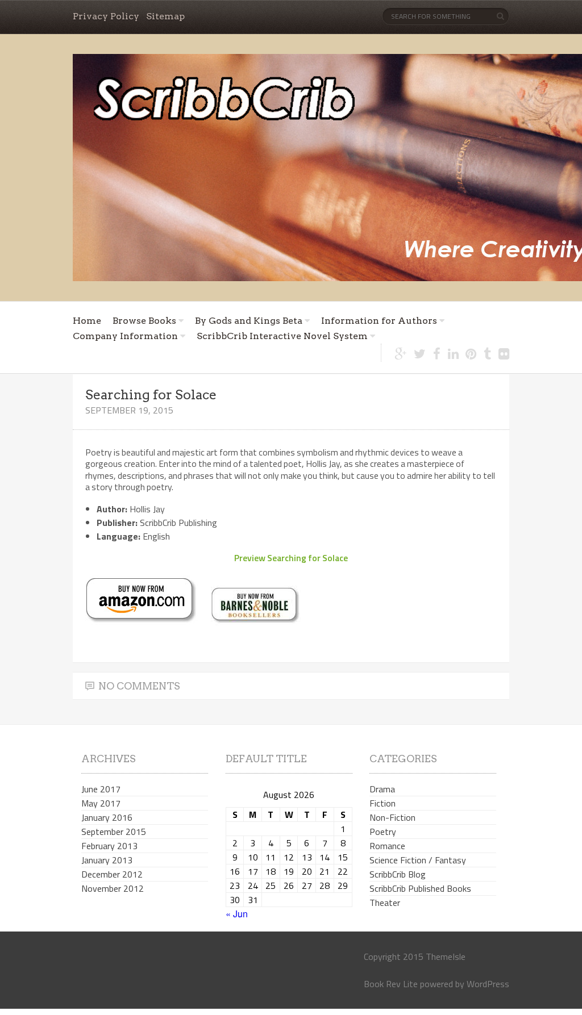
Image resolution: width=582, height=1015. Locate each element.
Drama (382, 789)
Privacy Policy (106, 16)
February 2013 (109, 846)
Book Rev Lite (391, 984)
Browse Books (144, 320)
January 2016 (106, 817)
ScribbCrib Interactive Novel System (282, 336)
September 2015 (113, 831)
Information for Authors (379, 320)
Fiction (382, 803)
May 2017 (100, 803)
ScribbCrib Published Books (420, 888)
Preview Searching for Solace (291, 558)
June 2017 (100, 789)
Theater (384, 902)
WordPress (488, 984)
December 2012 (112, 874)
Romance (387, 846)
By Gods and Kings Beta (248, 320)
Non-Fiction (392, 817)
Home (87, 320)
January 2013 (106, 860)
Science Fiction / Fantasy (417, 860)
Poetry (382, 831)
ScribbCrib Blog (397, 874)
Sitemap (165, 16)
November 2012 (112, 888)
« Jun (237, 913)
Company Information (125, 336)
